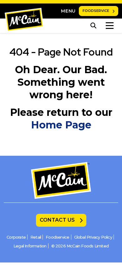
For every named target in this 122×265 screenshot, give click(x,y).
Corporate (16, 237)
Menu (68, 11)
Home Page (61, 125)
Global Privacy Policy (93, 237)
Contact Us (57, 220)
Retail (35, 237)
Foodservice (96, 10)
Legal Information (29, 245)
